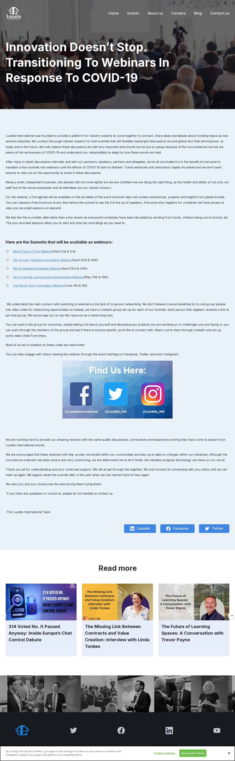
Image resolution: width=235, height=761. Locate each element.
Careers (178, 13)
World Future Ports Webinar (32, 251)
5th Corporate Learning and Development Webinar (48, 277)
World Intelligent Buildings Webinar (37, 268)
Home (113, 13)
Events (133, 13)
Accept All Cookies (192, 753)
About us (155, 13)
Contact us (219, 13)
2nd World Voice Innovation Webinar (38, 285)
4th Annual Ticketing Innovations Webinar (42, 260)
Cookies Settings (164, 753)
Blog (198, 13)
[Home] (13, 13)
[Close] (229, 753)
